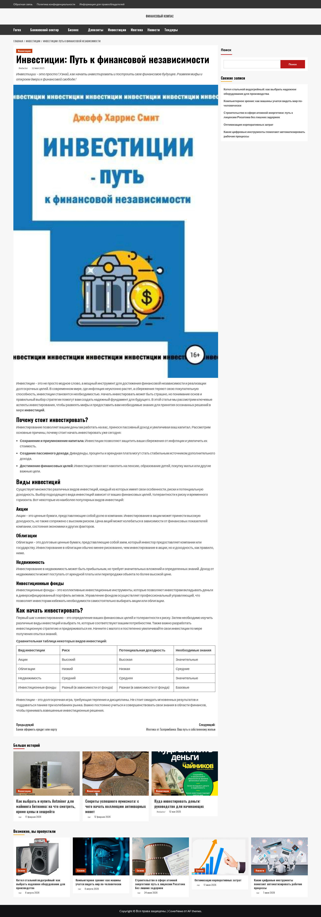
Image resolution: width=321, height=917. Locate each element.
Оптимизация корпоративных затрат (248, 124)
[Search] (305, 29)
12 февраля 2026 (102, 816)
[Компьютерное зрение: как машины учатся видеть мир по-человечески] (101, 856)
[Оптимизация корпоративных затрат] (220, 856)
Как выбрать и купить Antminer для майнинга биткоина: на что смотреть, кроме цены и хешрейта (45, 806)
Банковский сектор (44, 29)
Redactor (23, 68)
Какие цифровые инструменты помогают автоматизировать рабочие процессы (264, 134)
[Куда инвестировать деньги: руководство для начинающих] (185, 773)
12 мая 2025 (38, 68)
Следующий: (180, 727)
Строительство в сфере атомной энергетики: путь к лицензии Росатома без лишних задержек (258, 115)
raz (20, 817)
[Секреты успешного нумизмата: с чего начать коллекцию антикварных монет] (115, 773)
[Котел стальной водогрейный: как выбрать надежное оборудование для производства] (41, 856)
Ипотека (137, 29)
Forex (17, 29)
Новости (153, 29)
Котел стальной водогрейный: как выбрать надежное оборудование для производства (260, 91)
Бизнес (73, 29)
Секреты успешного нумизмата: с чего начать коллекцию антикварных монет (115, 806)
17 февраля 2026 (33, 816)
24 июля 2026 (151, 892)
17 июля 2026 (210, 884)
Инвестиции (117, 29)
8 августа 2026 (32, 892)
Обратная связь (23, 4)
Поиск (226, 50)
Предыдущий (36, 727)
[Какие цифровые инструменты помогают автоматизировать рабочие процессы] (279, 856)
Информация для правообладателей (102, 4)
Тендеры (171, 29)
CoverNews (175, 911)
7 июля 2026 (269, 892)
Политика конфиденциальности (56, 4)
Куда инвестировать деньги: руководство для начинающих (179, 803)
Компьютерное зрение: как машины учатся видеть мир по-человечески (263, 103)
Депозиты (95, 29)
